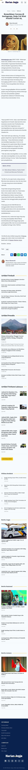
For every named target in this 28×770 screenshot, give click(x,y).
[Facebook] (5, 761)
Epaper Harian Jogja (16, 240)
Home (8, 10)
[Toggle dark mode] (25, 2)
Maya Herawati (13, 23)
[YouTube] (15, 761)
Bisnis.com (4, 748)
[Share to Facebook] (11, 254)
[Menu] (2, 2)
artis (7, 249)
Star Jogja (4, 751)
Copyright (4, 730)
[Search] (22, 2)
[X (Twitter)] (9, 761)
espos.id (3, 745)
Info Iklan (3, 738)
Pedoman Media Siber (6, 727)
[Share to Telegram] (25, 254)
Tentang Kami (4, 725)
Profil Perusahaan (5, 733)
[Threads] (19, 761)
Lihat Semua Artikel (7, 458)
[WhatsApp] (22, 761)
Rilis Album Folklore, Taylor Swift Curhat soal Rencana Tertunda (14, 171)
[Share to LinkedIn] (22, 254)
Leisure (13, 10)
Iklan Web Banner (5, 735)
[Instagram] (12, 761)
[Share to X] (15, 254)
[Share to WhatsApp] (18, 254)
